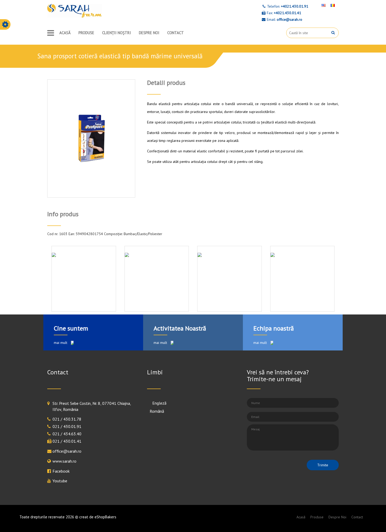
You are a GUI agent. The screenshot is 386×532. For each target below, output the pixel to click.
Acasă (65, 32)
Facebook (61, 471)
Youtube (60, 480)
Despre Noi (149, 32)
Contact (175, 32)
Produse (86, 32)
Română (157, 411)
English (156, 403)
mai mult (61, 342)
